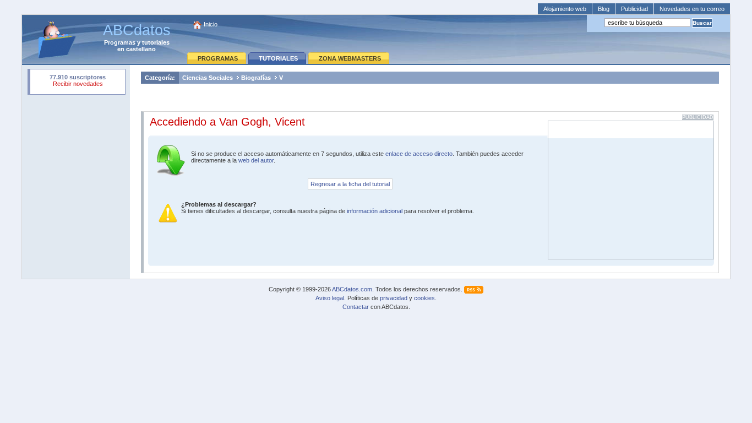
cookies (424, 298)
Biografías (256, 77)
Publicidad (634, 9)
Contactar (355, 306)
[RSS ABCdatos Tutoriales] (473, 289)
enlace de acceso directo (419, 153)
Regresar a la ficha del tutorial (350, 184)
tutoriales (156, 42)
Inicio (210, 24)
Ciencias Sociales (207, 77)
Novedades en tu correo (692, 9)
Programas (119, 42)
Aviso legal (329, 298)
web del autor (256, 160)
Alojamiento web (564, 9)
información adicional (374, 211)
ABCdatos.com (352, 289)
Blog (603, 9)
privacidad (393, 298)
